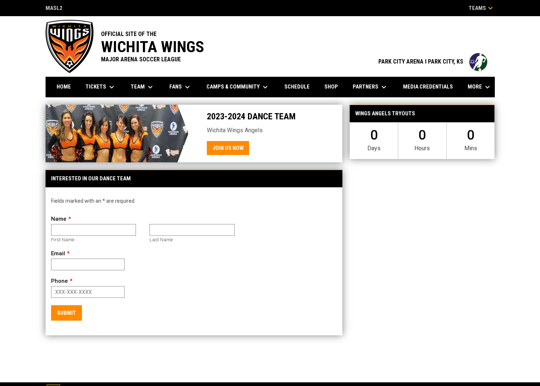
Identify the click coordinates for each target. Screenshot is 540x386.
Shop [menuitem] (331, 86)
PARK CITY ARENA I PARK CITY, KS (432, 61)
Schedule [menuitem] (297, 86)
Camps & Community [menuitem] (238, 87)
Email (58, 253)
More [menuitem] (480, 87)
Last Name (161, 239)
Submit (66, 313)
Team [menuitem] (143, 87)
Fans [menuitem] (180, 87)
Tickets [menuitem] (101, 87)
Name (58, 219)
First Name (62, 239)
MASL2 (54, 8)
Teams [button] (482, 8)
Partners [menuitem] (370, 87)
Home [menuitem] (64, 86)
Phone (59, 281)
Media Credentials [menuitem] (428, 86)
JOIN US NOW (228, 148)
